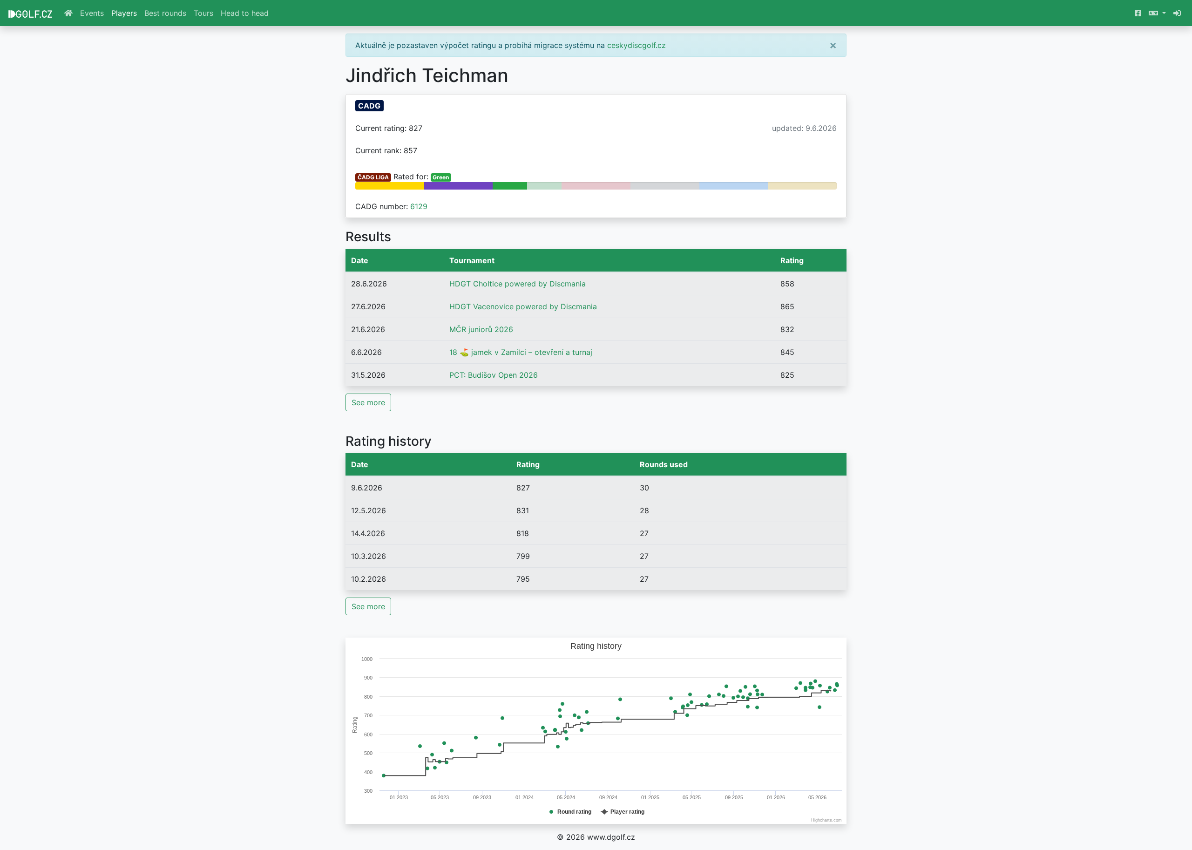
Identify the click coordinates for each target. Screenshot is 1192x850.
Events (92, 13)
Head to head (245, 13)
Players (124, 13)
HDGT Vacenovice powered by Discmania (523, 306)
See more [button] (368, 402)
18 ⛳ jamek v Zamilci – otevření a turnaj (520, 352)
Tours (203, 13)
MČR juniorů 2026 (481, 329)
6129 (418, 206)
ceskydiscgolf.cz (636, 45)
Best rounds (165, 13)
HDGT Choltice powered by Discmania (517, 283)
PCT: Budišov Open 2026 (493, 375)
